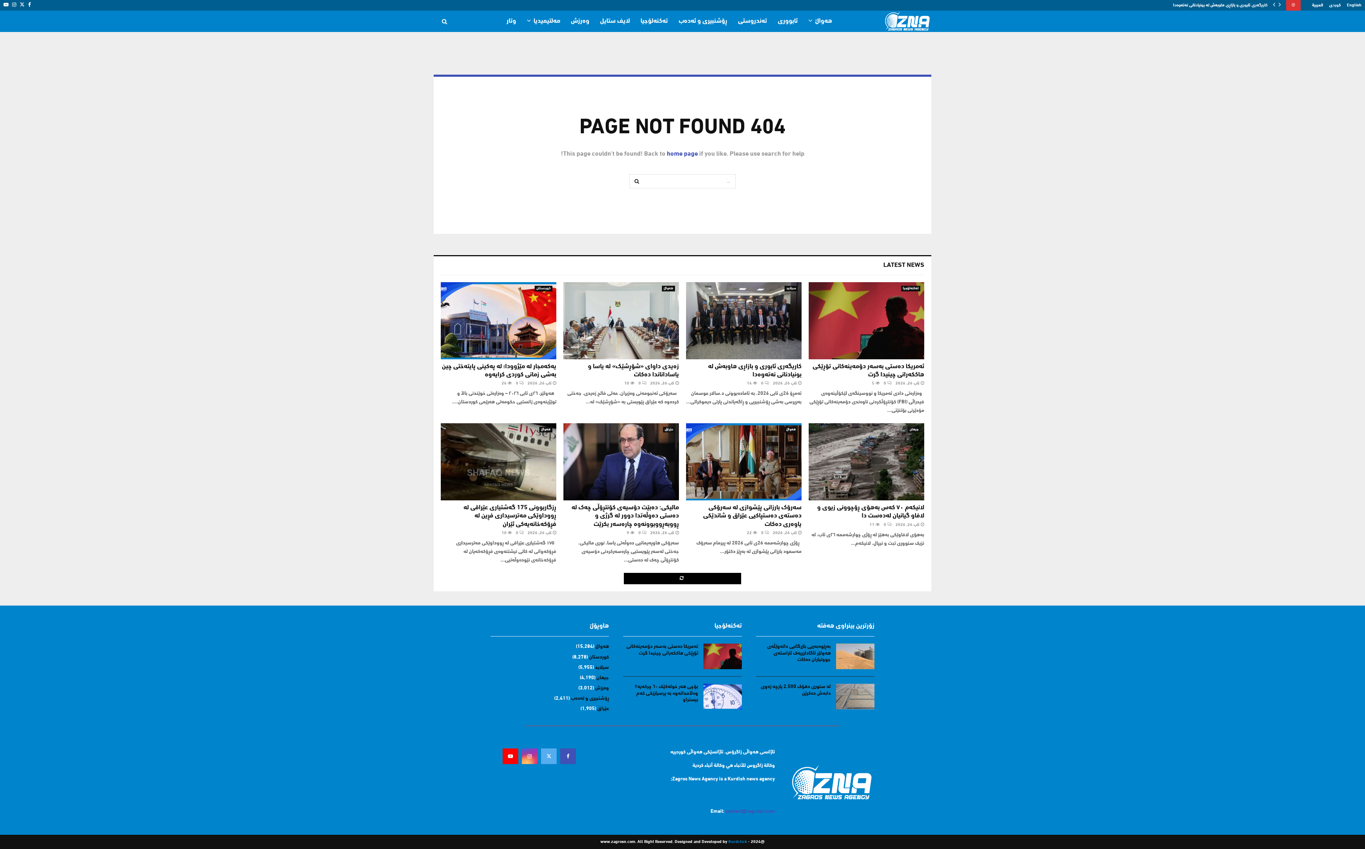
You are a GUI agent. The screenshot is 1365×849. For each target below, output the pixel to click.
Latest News (903, 265)
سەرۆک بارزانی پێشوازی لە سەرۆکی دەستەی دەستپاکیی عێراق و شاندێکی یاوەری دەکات (752, 516)
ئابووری (788, 21)
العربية (1317, 5)
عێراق (669, 429)
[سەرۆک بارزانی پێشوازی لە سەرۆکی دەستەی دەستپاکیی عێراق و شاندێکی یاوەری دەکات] (744, 461)
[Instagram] (529, 756)
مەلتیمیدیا (547, 21)
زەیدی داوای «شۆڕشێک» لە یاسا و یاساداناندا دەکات (1222, 5)
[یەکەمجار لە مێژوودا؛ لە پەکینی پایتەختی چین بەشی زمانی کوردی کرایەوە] (498, 320)
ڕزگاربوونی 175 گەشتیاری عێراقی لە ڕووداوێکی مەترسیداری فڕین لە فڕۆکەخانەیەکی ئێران (510, 516)
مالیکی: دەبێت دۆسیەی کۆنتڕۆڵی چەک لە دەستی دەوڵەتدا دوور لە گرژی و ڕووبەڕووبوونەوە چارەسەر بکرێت (625, 516)
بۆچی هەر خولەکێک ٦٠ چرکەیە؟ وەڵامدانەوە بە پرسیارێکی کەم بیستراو (666, 693)
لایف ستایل (615, 21)
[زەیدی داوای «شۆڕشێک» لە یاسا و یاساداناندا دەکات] (621, 320)
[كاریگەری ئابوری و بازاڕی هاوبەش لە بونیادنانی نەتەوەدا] (744, 320)
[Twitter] (549, 756)
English (1354, 5)
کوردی (1335, 5)
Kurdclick (737, 842)
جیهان (914, 429)
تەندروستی (752, 21)
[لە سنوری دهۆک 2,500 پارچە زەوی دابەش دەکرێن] (855, 696)
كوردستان (543, 288)
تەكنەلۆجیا (654, 21)
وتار (511, 21)
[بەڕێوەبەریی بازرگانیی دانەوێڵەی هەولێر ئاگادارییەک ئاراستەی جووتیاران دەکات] (855, 656)
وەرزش (580, 21)
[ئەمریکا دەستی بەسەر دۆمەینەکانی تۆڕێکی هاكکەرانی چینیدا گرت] (866, 320)
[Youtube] (510, 756)
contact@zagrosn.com (750, 811)
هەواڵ (823, 21)
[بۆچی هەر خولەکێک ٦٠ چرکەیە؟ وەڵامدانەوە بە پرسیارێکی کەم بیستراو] (722, 696)
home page (682, 154)
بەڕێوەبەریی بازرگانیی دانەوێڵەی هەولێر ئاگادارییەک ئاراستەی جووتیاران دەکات (799, 653)
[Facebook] (568, 756)
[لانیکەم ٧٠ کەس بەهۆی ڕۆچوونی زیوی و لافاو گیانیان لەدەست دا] (866, 461)
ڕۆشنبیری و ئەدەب (703, 21)
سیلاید (791, 288)
